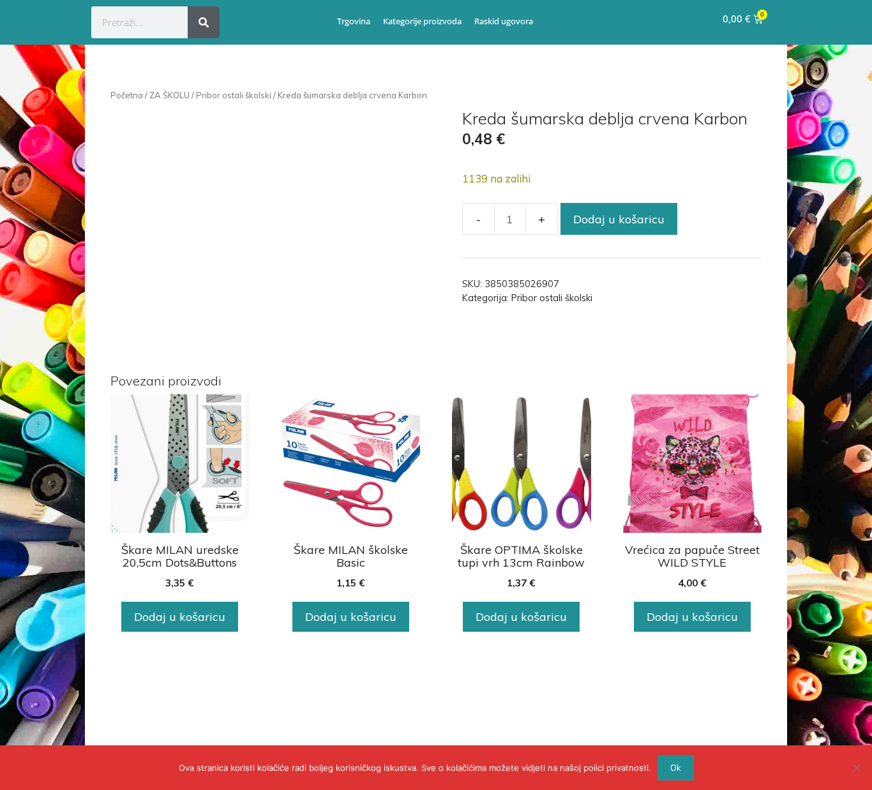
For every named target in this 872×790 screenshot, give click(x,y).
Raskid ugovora (503, 21)
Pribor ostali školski (233, 95)
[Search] (204, 22)
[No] (856, 767)
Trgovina (353, 21)
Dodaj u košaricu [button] (179, 616)
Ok (675, 768)
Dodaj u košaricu (619, 219)
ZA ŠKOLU (169, 95)
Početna (126, 95)
